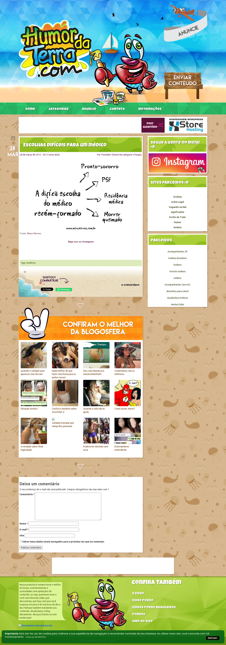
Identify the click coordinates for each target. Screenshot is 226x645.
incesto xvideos (178, 271)
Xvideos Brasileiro (177, 258)
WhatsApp (63, 289)
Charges (137, 154)
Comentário (27, 494)
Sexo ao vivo (142, 621)
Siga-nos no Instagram (81, 241)
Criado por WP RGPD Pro (36, 637)
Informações (149, 109)
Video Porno (142, 600)
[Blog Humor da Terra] (88, 63)
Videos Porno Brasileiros (154, 607)
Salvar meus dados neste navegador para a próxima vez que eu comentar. (63, 541)
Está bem (212, 638)
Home (30, 109)
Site (22, 535)
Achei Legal (177, 202)
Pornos (138, 614)
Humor (177, 222)
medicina (31, 262)
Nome (24, 523)
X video (138, 593)
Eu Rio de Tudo (177, 217)
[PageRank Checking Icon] (35, 626)
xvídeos (177, 278)
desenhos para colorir (177, 291)
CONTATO (117, 109)
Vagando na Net (177, 207)
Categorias (58, 109)
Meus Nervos (34, 233)
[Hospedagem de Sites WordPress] (186, 125)
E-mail (24, 529)
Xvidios (177, 227)
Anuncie (89, 109)
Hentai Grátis (177, 304)
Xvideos (177, 264)
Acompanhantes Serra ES (177, 284)
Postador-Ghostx (110, 154)
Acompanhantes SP (177, 251)
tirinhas (177, 196)
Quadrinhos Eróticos (177, 298)
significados (177, 212)
